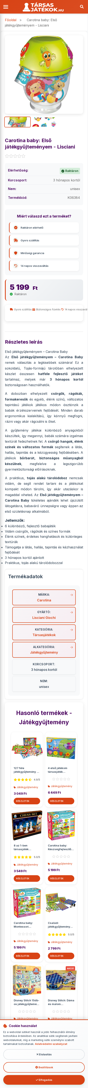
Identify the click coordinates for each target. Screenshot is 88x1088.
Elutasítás (45, 1054)
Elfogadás (45, 1079)
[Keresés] (81, 6)
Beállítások (45, 1067)
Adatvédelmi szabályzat (51, 1043)
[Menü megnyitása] (6, 6)
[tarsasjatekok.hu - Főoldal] (44, 7)
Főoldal (10, 20)
